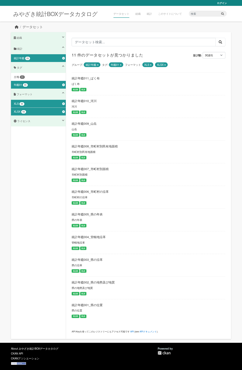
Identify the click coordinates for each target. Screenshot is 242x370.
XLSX (75, 89)
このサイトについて (170, 13)
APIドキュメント (148, 331)
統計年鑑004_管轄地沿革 (89, 237)
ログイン (222, 3)
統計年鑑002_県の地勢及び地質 (93, 282)
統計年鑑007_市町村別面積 (90, 169)
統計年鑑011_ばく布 (86, 78)
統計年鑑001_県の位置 (87, 305)
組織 (138, 13)
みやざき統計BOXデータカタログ (55, 14)
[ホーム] (17, 26)
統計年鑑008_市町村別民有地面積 (95, 146)
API (132, 331)
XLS (83, 89)
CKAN (164, 353)
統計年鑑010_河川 (84, 101)
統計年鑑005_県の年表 (87, 214)
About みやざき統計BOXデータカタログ (34, 348)
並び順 (197, 55)
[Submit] (222, 14)
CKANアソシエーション (25, 358)
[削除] (98, 64)
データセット (121, 13)
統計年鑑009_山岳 (84, 123)
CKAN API (17, 353)
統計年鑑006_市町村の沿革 (90, 191)
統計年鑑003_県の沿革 (87, 259)
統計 (149, 13)
